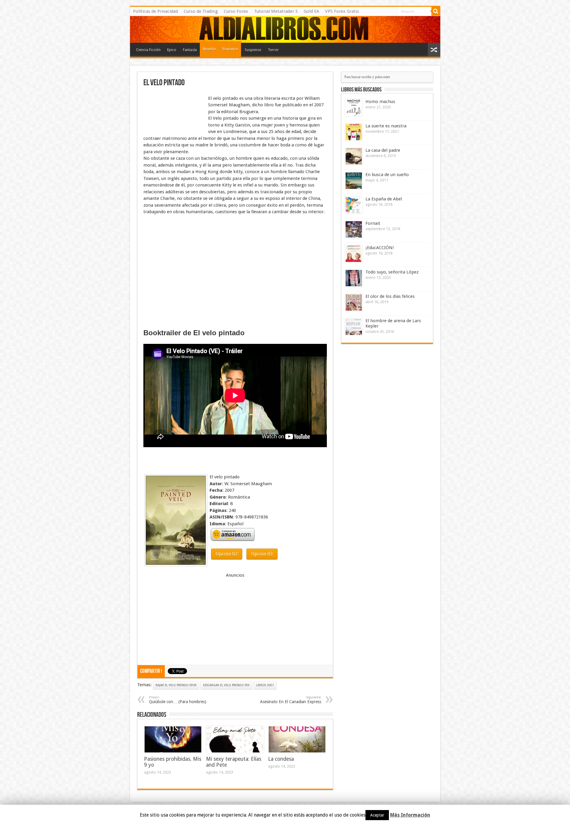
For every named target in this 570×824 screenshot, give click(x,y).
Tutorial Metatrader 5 (276, 11)
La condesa (281, 759)
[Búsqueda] (435, 11)
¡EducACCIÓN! (379, 247)
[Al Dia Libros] (285, 29)
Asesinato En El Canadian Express (290, 699)
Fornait (372, 223)
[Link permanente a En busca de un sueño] (354, 181)
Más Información (410, 815)
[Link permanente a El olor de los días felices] (354, 302)
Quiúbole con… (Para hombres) (177, 699)
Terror (273, 50)
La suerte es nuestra (385, 126)
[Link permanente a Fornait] (354, 229)
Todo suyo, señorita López (392, 272)
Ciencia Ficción (148, 50)
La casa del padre (382, 150)
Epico (171, 50)
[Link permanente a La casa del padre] (354, 156)
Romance (230, 49)
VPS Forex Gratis (342, 11)
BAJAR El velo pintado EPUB (176, 685)
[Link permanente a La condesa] (297, 739)
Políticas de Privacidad (155, 11)
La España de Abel (383, 199)
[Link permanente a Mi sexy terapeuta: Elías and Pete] (235, 739)
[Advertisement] (173, 109)
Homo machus (380, 101)
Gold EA (311, 11)
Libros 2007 (265, 685)
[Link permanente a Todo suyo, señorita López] (354, 278)
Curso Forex (236, 11)
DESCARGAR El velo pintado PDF (226, 685)
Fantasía (190, 50)
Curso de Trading (201, 11)
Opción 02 (227, 554)
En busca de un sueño (387, 174)
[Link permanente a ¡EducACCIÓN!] (354, 254)
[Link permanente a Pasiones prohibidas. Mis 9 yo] (173, 739)
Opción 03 (262, 554)
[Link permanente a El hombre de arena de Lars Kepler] (354, 327)
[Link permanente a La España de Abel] (354, 205)
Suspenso (253, 50)
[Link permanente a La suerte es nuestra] (354, 132)
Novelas (209, 49)
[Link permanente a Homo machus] (354, 107)
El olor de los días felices (390, 296)
